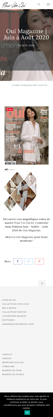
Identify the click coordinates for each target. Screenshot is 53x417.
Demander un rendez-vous (18, 324)
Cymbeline (8, 366)
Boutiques (8, 320)
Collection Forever (14, 312)
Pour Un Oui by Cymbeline (31, 222)
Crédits (6, 358)
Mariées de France (13, 374)
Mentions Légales (13, 362)
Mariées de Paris (12, 370)
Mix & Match (9, 308)
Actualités (16, 85)
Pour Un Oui (9, 300)
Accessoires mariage (14, 316)
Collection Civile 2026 (15, 304)
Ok (27, 412)
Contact (7, 354)
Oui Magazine (31, 230)
